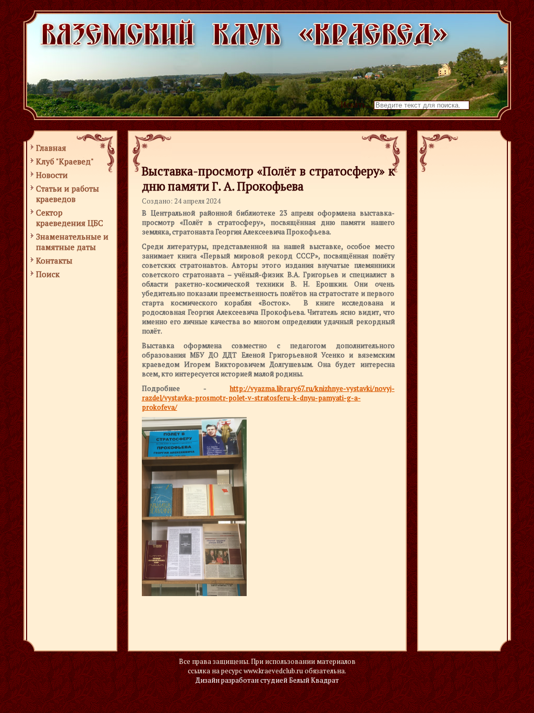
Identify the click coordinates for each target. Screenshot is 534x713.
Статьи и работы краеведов (67, 193)
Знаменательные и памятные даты (72, 241)
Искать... (356, 104)
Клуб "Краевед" (65, 161)
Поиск (47, 274)
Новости (52, 175)
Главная (51, 147)
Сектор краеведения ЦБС (69, 217)
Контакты (54, 260)
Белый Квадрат (314, 680)
